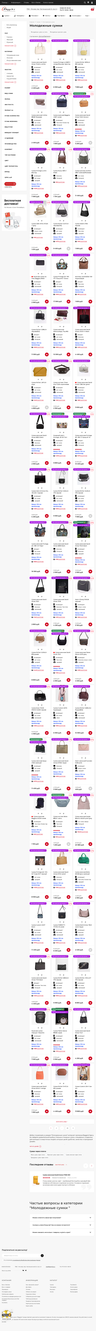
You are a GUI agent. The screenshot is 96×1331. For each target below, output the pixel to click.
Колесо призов (48, 2)
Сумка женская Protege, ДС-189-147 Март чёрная (40, 546)
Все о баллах (6, 1284)
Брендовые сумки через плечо (39, 1157)
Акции (9, 27)
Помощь (4, 2)
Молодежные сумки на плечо (39, 32)
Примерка (5, 1289)
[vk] (23, 1270)
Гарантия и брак (31, 1294)
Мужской (10, 42)
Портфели (73, 1284)
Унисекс (9, 37)
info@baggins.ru (50, 1266)
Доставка (28, 1287)
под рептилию (11, 79)
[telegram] (25, 1270)
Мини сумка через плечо (38, 1154)
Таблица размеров (31, 1299)
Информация (15, 2)
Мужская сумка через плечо (55, 1154)
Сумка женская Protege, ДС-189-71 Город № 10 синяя (83, 437)
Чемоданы (53, 1287)
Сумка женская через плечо (74, 1154)
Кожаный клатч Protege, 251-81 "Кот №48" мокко (60, 437)
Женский (10, 40)
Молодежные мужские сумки (58, 32)
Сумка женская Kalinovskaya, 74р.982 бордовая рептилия (60, 331)
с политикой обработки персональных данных (26, 1260)
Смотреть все (59, 1164)
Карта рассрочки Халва (33, 1303)
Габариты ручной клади (33, 1296)
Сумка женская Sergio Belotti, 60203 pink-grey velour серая (83, 818)
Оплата (28, 1289)
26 (67, 1128)
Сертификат (73, 1289)
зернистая (10, 76)
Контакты (4, 1302)
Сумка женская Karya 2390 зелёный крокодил (39, 763)
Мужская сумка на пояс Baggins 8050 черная (39, 278)
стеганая (10, 73)
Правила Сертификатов (33, 1301)
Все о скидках (6, 1287)
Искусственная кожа (14, 60)
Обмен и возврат (31, 1291)
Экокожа (10, 58)
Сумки (38, 22)
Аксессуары (73, 1287)
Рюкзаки (52, 1289)
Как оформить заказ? (32, 1284)
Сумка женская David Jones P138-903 (56, 1175)
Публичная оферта (7, 1294)
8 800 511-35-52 (6, 1266)
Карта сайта (29, 1306)
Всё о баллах (36, 2)
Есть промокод (12, 25)
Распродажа (74, 1291)
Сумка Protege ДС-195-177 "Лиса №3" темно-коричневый (61, 278)
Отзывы (26, 2)
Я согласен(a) (22, 1260)
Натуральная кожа (13, 55)
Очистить (8, 187)
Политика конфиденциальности (11, 1296)
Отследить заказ (7, 1291)
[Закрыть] (11, 1310)
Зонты (52, 1291)
